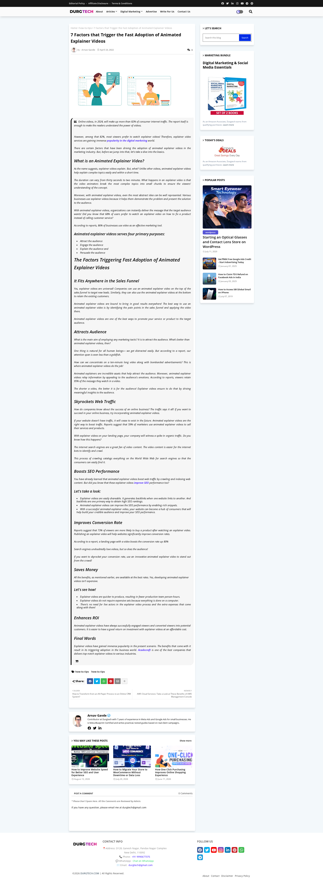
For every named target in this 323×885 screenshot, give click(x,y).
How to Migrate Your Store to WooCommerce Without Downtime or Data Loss (130, 772)
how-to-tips (85, 28)
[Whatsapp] (104, 681)
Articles (110, 11)
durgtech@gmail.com (141, 865)
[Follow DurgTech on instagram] (237, 3)
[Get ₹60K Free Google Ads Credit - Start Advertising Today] (209, 263)
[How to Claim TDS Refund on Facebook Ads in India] (209, 279)
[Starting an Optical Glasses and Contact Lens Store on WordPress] (227, 207)
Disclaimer (227, 875)
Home (74, 28)
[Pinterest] (111, 681)
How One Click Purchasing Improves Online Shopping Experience (170, 772)
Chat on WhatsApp (143, 860)
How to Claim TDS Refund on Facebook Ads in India (233, 276)
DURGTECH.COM (89, 873)
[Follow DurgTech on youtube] (242, 3)
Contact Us (184, 11)
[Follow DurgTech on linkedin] (232, 3)
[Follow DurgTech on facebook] (223, 3)
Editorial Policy (77, 3)
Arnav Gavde (97, 715)
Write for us (167, 11)
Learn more (228, 124)
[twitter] (94, 728)
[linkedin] (99, 728)
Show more (185, 740)
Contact (215, 875)
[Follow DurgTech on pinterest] (252, 3)
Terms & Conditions (122, 3)
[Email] (118, 681)
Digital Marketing (130, 11)
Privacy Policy (242, 875)
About (99, 11)
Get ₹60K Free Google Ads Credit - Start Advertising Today (234, 261)
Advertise (151, 11)
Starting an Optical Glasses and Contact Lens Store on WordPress (225, 242)
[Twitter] (97, 681)
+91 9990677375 (141, 856)
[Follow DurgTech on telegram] (247, 3)
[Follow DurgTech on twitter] (227, 3)
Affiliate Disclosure (98, 3)
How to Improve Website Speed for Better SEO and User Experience (89, 772)
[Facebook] (90, 681)
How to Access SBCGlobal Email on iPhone (234, 291)
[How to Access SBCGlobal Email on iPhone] (209, 294)
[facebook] (89, 728)
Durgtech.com (87, 879)
